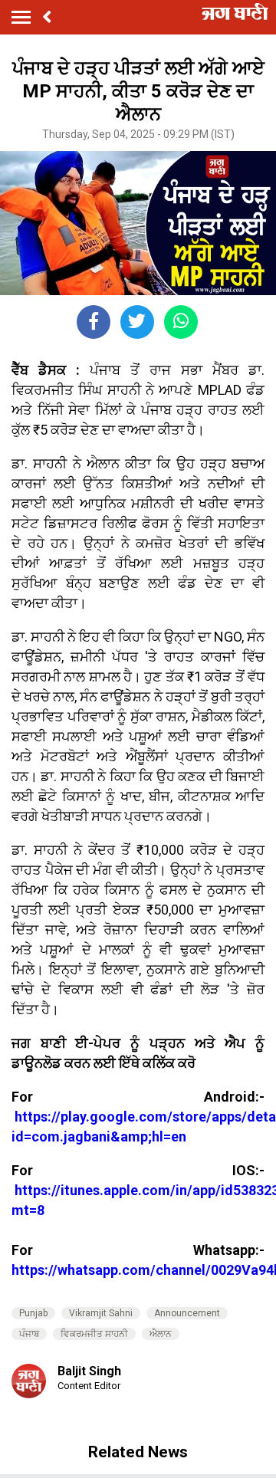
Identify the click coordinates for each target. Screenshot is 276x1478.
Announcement (187, 1313)
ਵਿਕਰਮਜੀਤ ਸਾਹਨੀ (94, 1334)
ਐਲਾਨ (161, 1334)
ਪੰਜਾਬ (29, 1334)
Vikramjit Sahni (101, 1313)
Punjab (33, 1313)
